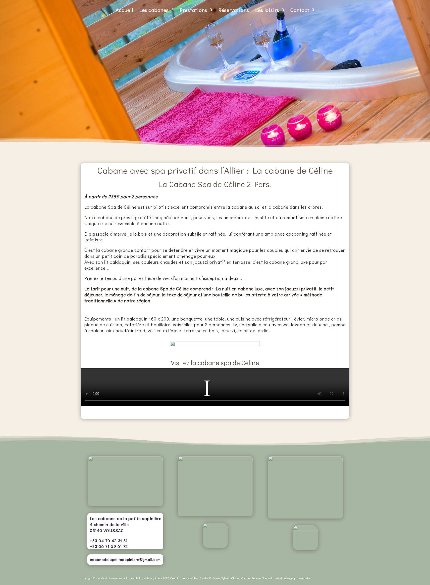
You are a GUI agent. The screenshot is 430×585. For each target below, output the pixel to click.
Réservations (233, 10)
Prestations (193, 10)
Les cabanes (154, 10)
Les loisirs (267, 10)
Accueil (124, 10)
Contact (299, 10)
